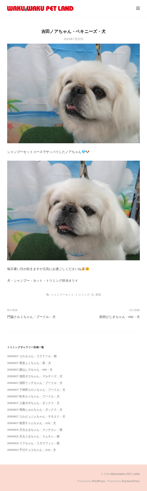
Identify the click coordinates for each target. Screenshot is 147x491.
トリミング (82, 294)
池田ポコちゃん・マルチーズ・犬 (40, 376)
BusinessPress (131, 481)
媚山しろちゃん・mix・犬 (36, 369)
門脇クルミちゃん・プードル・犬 (31, 317)
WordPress (98, 481)
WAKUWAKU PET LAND (125, 474)
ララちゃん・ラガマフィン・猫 (39, 443)
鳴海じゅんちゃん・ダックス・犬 (40, 409)
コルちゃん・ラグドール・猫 (38, 356)
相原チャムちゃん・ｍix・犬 (37, 423)
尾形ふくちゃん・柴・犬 (35, 362)
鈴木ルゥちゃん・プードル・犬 (39, 396)
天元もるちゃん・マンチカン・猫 (40, 429)
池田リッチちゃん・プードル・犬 (40, 382)
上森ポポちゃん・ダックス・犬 (39, 402)
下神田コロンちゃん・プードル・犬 (42, 389)
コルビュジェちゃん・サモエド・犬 (42, 416)
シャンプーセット (62, 294)
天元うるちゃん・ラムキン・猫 (39, 436)
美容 (98, 294)
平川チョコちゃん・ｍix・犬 (37, 449)
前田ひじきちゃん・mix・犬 (119, 317)
